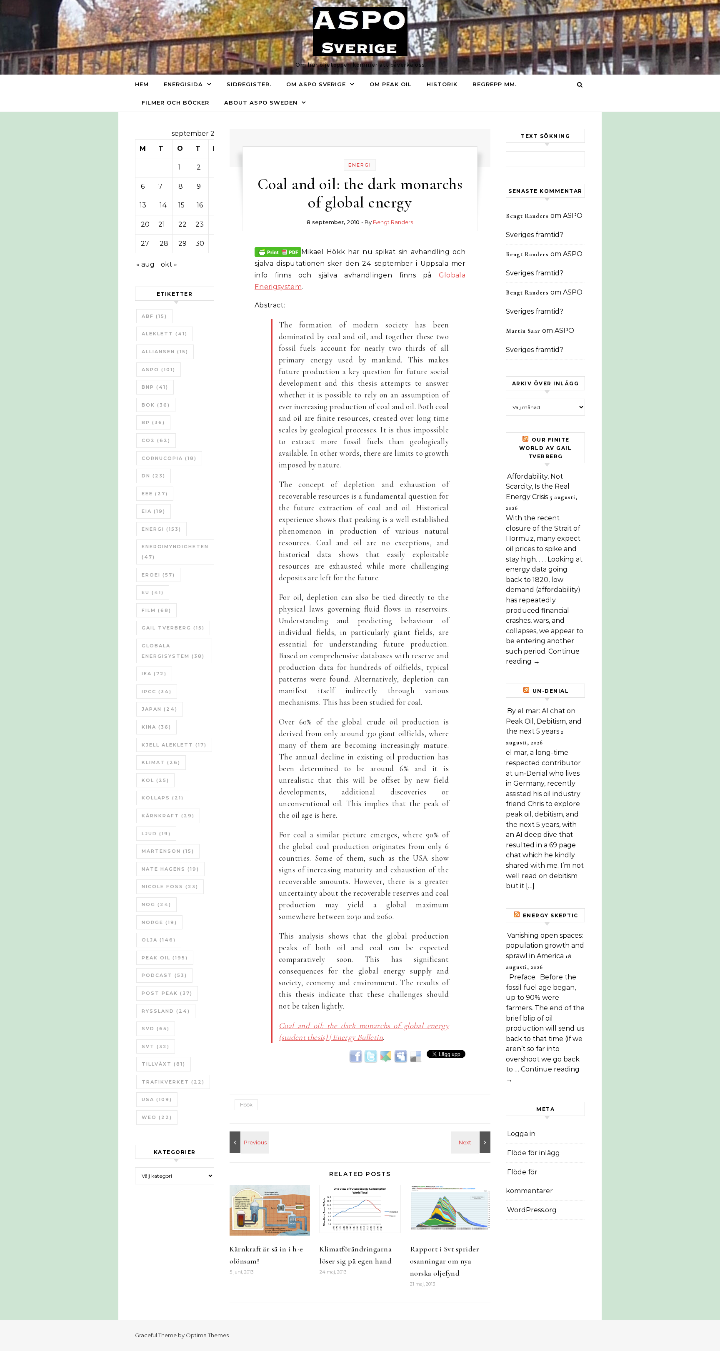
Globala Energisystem (173, 651)
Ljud (156, 834)
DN (153, 476)
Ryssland (166, 1011)
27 (145, 243)
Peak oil (165, 958)
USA (157, 1099)
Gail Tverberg (173, 628)
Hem (142, 84)
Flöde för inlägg (533, 1153)
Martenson (168, 851)
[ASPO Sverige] (360, 33)
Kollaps (163, 798)
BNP (155, 387)
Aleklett (165, 334)
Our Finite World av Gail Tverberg (545, 448)
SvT (156, 1046)
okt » (169, 264)
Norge (159, 922)
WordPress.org (532, 1210)
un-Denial (550, 691)
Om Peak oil (391, 84)
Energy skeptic (550, 915)
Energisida (183, 84)
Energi (161, 529)
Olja (159, 940)
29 (182, 243)
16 (200, 205)
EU (153, 592)
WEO (157, 1117)
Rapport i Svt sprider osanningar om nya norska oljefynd (445, 1261)
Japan (160, 709)
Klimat (161, 762)
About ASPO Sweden (261, 102)
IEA (154, 674)
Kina (156, 727)
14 (163, 205)
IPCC (157, 691)
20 (145, 224)
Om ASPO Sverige (316, 84)
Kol (155, 780)
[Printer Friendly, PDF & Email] (278, 251)
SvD (156, 1028)
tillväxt (163, 1064)
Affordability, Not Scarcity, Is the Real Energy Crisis (538, 486)
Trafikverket (173, 1082)
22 (182, 224)
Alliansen (165, 352)
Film (156, 610)
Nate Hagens (170, 869)
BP (153, 422)
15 (181, 205)
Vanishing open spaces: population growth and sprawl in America (545, 945)
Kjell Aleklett (174, 745)
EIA (153, 511)
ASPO (158, 369)
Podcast (164, 975)
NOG (156, 904)
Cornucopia (169, 458)
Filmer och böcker (175, 102)
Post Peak (167, 993)
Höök (246, 1104)
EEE (155, 494)
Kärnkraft (168, 816)
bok (156, 405)
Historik (442, 84)
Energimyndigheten (175, 552)
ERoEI (158, 575)
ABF (154, 316)
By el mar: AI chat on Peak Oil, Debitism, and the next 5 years (544, 721)
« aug (145, 264)
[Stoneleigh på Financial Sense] (248, 1142)
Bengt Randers (393, 222)
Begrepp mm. (494, 84)
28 (164, 243)
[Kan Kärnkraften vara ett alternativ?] (471, 1142)
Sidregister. (249, 84)
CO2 (156, 440)
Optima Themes (207, 1335)
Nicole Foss (170, 886)
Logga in (521, 1134)
